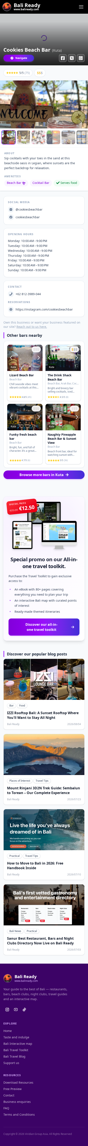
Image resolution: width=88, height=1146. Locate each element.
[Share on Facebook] (63, 58)
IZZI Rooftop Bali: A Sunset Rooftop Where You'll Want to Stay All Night (43, 715)
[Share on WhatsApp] (81, 58)
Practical (14, 856)
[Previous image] (11, 358)
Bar (11, 705)
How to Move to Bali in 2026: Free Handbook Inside (35, 865)
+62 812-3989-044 (28, 294)
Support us (11, 1063)
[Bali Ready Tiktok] (24, 1009)
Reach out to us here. (31, 327)
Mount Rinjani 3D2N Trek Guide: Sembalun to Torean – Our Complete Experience (43, 790)
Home (7, 1031)
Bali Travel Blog (14, 1056)
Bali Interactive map (17, 1044)
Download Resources (18, 1082)
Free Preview (12, 1089)
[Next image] (38, 358)
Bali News (15, 931)
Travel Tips (42, 781)
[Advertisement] (44, 487)
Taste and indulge (16, 1037)
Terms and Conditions (19, 1114)
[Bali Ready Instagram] (7, 1009)
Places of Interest (19, 781)
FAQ (6, 1108)
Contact (8, 1095)
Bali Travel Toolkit (15, 1050)
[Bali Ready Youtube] (16, 1009)
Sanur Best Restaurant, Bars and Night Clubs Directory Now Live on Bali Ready (40, 940)
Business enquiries (17, 1102)
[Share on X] (72, 58)
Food (22, 705)
